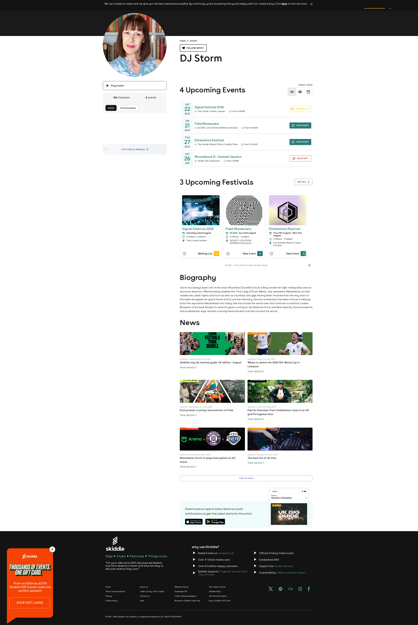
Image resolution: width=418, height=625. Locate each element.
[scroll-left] (183, 265)
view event (302, 125)
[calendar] (308, 92)
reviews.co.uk (226, 553)
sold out (302, 158)
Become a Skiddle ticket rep (187, 600)
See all (301, 181)
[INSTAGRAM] (300, 589)
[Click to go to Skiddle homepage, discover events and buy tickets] (115, 543)
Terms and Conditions (115, 591)
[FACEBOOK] (309, 589)
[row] (300, 92)
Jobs (142, 600)
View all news (246, 478)
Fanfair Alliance (283, 566)
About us (144, 587)
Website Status (182, 587)
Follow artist (195, 47)
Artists (193, 40)
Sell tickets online (217, 587)
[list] (292, 92)
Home (183, 40)
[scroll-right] (309, 265)
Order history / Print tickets (152, 591)
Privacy (108, 596)
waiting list (302, 108)
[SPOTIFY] (280, 589)
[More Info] (184, 253)
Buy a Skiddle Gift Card (219, 600)
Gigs (109, 556)
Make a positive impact (291, 572)
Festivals (137, 556)
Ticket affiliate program (185, 596)
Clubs (121, 556)
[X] (271, 589)
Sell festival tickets (218, 596)
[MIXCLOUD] (290, 589)
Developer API (181, 591)
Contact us (145, 596)
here (284, 3)
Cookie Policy (111, 600)
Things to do (157, 556)
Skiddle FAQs (215, 591)
